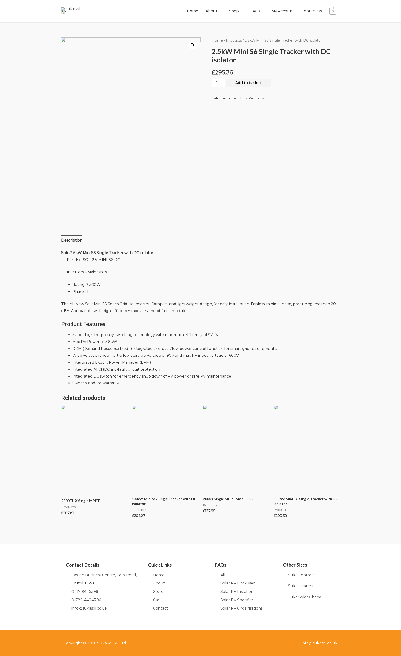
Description (71, 240)
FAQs (255, 11)
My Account (283, 11)
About (211, 11)
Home (192, 11)
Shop (234, 11)
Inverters (239, 98)
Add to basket (248, 83)
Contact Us (311, 11)
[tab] (71, 240)
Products (234, 40)
